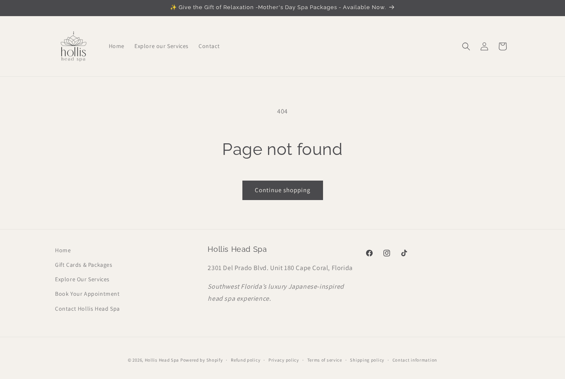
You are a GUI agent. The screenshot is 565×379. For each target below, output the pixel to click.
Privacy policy (283, 360)
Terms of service (324, 360)
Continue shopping (283, 190)
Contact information (415, 360)
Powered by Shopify (201, 360)
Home (63, 250)
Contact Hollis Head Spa (87, 308)
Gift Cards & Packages (84, 264)
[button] (466, 46)
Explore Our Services (82, 279)
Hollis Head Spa (162, 360)
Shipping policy (367, 360)
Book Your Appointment (87, 293)
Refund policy (245, 360)
